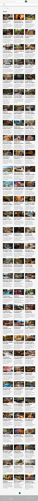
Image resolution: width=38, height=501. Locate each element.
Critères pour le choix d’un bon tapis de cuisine (8, 52)
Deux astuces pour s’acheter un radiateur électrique (19, 158)
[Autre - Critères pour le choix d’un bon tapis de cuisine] (8, 46)
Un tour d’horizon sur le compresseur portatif (18, 406)
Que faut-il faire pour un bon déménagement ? (18, 219)
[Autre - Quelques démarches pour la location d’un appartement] (8, 477)
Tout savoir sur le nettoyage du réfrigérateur (18, 281)
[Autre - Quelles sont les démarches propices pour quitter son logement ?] (30, 477)
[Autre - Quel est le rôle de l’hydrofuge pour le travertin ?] (8, 275)
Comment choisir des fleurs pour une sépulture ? (30, 344)
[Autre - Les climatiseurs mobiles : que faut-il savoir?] (30, 122)
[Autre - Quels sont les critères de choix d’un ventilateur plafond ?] (8, 431)
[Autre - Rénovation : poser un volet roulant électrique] (8, 447)
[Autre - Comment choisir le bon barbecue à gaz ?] (30, 152)
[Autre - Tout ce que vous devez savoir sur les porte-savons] (19, 168)
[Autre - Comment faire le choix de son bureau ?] (8, 260)
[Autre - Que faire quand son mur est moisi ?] (30, 462)
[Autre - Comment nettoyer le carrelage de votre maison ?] (19, 384)
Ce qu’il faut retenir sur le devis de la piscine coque (8, 189)
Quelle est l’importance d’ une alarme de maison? (18, 298)
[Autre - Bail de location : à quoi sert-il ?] (19, 477)
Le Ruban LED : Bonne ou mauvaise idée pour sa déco (19, 437)
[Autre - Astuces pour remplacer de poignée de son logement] (30, 306)
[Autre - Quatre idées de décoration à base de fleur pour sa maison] (8, 137)
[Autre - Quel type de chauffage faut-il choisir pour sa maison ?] (19, 447)
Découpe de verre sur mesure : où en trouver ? (7, 252)
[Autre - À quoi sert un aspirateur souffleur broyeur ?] (8, 198)
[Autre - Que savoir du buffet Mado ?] (30, 369)
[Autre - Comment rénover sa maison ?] (8, 229)
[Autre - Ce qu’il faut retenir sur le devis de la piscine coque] (8, 183)
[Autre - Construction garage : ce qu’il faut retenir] (8, 213)
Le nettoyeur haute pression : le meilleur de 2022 (30, 204)
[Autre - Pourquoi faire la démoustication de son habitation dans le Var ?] (19, 16)
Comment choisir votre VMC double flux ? (29, 113)
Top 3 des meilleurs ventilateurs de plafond (18, 359)
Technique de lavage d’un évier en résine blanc (8, 359)
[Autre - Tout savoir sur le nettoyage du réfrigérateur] (19, 275)
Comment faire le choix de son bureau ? (8, 266)
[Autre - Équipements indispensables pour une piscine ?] (19, 122)
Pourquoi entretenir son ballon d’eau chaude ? (7, 37)
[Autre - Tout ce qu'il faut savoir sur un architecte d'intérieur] (30, 61)
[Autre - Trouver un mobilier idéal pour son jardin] (19, 369)
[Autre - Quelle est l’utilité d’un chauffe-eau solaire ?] (19, 260)
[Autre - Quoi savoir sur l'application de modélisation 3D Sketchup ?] (30, 431)
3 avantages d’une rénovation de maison (7, 82)
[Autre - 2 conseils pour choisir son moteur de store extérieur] (8, 306)
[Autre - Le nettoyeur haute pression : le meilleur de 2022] (30, 198)
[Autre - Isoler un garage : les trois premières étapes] (30, 447)
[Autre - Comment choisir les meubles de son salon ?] (30, 46)
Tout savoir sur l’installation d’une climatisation (29, 252)
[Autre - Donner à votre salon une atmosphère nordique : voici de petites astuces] (8, 16)
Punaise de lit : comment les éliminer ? (17, 329)
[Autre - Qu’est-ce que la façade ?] (30, 31)
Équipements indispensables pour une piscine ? (19, 128)
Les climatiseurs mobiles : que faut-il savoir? (30, 128)
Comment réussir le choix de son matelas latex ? (30, 359)
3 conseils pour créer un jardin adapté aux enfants (30, 266)
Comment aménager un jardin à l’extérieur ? (30, 174)
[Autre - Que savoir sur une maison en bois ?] (8, 122)
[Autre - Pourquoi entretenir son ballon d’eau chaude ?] (8, 31)
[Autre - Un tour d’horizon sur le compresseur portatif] (19, 400)
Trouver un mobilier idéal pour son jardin (19, 375)
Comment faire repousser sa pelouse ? (29, 22)
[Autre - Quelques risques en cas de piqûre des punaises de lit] (19, 183)
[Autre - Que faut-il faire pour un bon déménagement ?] (19, 213)
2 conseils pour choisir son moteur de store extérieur (7, 313)
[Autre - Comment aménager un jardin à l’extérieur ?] (30, 168)
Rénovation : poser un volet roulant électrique (7, 453)
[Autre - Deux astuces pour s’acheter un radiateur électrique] (19, 152)
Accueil (4, 8)
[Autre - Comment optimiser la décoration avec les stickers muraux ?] (8, 369)
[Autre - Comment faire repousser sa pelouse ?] (30, 16)
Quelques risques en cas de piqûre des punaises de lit (19, 189)
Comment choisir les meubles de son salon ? (30, 52)
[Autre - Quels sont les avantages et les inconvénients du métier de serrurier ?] (19, 229)
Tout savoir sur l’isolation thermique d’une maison (19, 421)
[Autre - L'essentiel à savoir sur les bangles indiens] (30, 183)
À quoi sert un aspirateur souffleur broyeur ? (8, 204)
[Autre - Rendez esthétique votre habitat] (19, 61)
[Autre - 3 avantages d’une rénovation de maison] (8, 76)
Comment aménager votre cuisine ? (7, 329)
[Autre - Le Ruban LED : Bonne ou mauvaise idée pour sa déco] (19, 431)
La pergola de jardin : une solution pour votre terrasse (30, 82)
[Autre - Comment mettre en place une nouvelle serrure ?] (19, 76)
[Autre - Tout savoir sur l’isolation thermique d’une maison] (19, 415)
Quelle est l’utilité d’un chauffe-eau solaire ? (18, 266)
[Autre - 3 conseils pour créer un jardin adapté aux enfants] (30, 260)
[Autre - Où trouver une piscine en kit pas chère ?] (19, 462)
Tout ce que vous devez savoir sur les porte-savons (19, 174)
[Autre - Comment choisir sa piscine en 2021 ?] (30, 384)
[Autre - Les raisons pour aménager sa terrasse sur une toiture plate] (19, 306)
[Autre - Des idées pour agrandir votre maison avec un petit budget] (30, 229)
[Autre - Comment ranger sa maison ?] (19, 46)
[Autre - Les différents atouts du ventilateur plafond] (30, 400)
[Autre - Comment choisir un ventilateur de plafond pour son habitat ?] (8, 415)
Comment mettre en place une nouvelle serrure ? (19, 82)
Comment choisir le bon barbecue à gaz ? (30, 158)
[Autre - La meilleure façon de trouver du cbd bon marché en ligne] (19, 31)
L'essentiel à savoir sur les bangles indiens (29, 189)
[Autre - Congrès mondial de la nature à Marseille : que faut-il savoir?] (8, 168)
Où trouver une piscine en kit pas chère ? (18, 468)
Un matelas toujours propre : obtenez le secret (30, 329)
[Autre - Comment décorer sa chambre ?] (8, 61)
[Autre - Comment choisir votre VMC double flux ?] (30, 107)
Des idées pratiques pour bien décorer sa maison (19, 344)
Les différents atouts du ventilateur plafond (30, 406)
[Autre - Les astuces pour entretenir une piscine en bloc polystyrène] (8, 384)
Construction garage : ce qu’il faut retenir (7, 219)
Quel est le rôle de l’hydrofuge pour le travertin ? (7, 281)
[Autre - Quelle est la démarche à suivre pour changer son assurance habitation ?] (19, 137)
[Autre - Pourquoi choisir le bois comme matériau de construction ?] (19, 198)
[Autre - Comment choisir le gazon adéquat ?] (19, 107)
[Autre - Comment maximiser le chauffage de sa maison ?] (30, 137)
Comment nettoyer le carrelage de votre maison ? (18, 390)
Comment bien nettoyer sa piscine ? (7, 298)
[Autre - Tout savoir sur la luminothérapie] (30, 415)
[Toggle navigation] (4, 4)
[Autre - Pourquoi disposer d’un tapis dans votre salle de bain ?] (19, 91)
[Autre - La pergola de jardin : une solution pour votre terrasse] (30, 76)
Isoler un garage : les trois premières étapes (29, 453)
